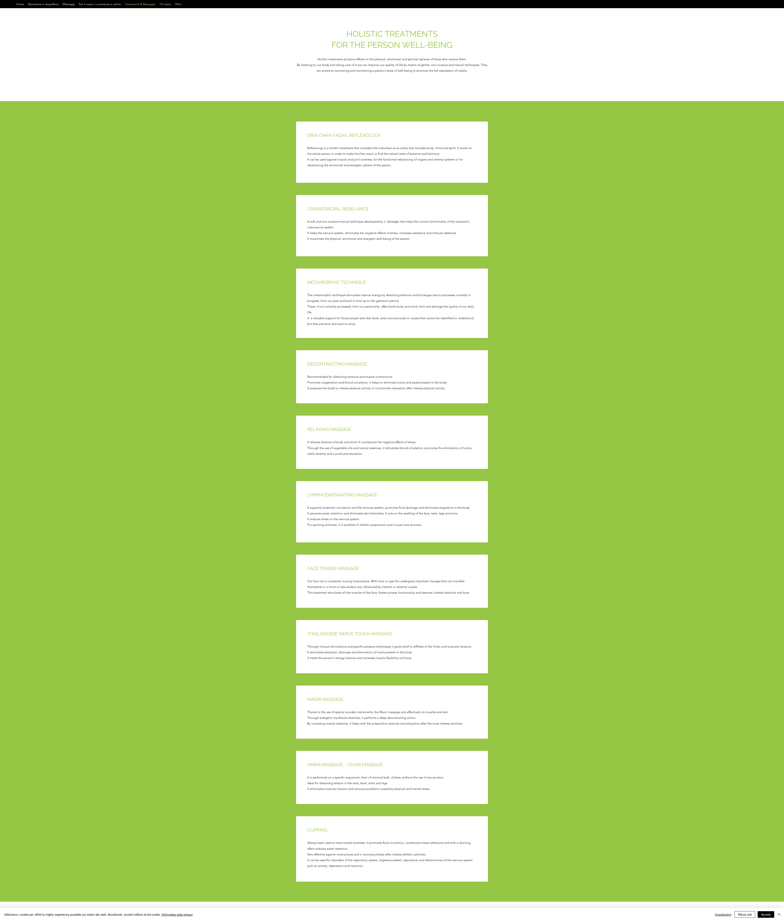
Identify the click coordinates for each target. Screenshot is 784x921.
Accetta (766, 914)
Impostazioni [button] (723, 914)
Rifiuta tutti (745, 914)
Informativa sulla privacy (177, 914)
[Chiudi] (779, 914)
